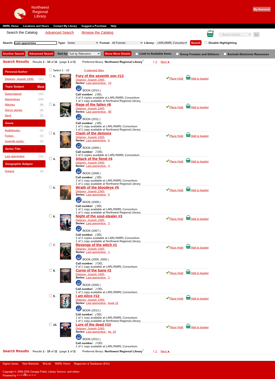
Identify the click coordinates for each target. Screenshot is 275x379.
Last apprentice (15, 156)
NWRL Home (11, 26)
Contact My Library (65, 26)
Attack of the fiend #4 (94, 159)
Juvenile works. (14, 141)
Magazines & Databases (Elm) (92, 363)
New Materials (30, 363)
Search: (8, 42)
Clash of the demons (93, 133)
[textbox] (33, 43)
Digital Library (11, 363)
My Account (262, 9)
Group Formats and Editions (199, 54)
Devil (8, 115)
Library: (150, 42)
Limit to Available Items (155, 53)
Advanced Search (59, 33)
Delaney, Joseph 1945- (19, 78)
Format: (105, 42)
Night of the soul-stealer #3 (99, 216)
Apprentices (12, 99)
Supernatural (13, 93)
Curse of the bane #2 (93, 270)
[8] (109, 111)
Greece (9, 171)
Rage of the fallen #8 (93, 105)
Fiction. (9, 135)
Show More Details (117, 53)
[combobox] (35, 43)
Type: (62, 42)
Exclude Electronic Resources (248, 54)
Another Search (13, 53)
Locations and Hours (36, 26)
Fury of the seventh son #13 (100, 76)
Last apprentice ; (96, 83)
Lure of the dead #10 (93, 325)
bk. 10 (112, 331)
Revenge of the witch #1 (96, 245)
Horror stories (13, 110)
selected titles (94, 70)
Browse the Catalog (97, 33)
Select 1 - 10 (61, 70)
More (40, 86)
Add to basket (199, 78)
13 (109, 83)
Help (113, 26)
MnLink (47, 363)
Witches (10, 104)
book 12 (113, 303)
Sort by (63, 53)
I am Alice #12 (87, 296)
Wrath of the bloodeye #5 (97, 187)
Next (165, 61)
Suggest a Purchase (93, 26)
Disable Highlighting (222, 42)
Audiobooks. (13, 130)
